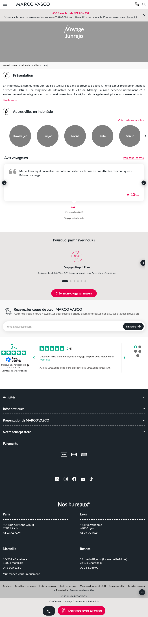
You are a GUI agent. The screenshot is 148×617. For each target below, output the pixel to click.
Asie (15, 65)
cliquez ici (131, 17)
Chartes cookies (136, 586)
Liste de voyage (68, 586)
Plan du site (62, 590)
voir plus (45, 359)
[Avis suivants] (124, 357)
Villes (36, 65)
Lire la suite (10, 100)
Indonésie (25, 65)
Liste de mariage (47, 586)
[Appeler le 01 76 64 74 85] (137, 4)
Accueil (6, 65)
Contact (7, 586)
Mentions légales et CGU (93, 586)
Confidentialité (117, 586)
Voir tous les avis (133, 157)
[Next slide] (145, 136)
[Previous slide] (3, 136)
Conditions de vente (25, 586)
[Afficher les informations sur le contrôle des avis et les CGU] (27, 365)
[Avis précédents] (33, 357)
